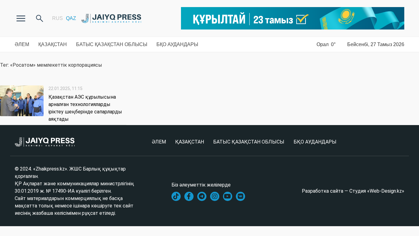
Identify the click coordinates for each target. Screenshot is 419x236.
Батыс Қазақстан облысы (111, 44)
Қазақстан (52, 44)
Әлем (22, 44)
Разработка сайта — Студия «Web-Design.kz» (353, 191)
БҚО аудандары (177, 44)
